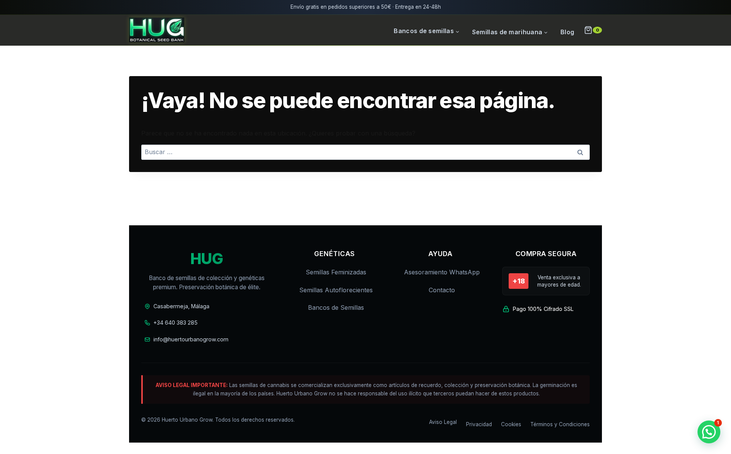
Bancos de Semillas (336, 307)
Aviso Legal (443, 422)
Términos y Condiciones (560, 424)
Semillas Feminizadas (336, 272)
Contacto (442, 290)
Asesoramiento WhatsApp (442, 272)
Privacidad (479, 424)
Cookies (511, 424)
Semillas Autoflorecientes (336, 290)
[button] (708, 432)
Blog (567, 32)
